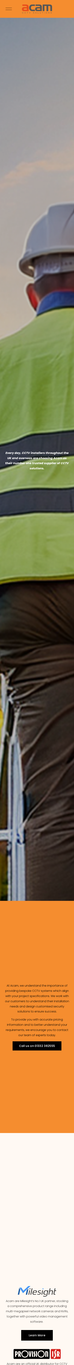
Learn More (37, 1335)
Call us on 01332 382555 (37, 1046)
